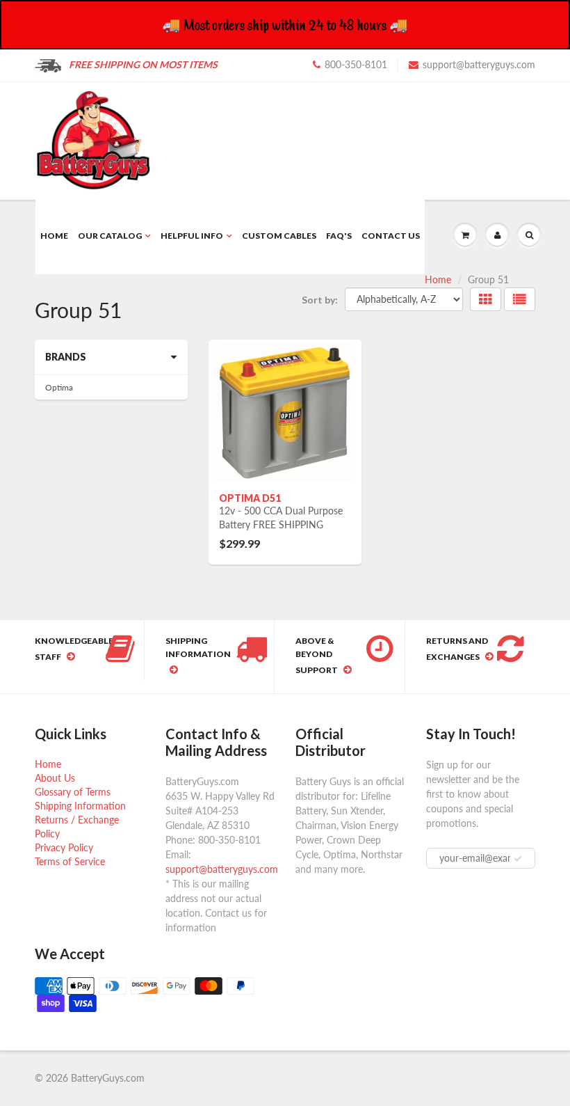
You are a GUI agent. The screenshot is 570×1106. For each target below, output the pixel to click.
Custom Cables (279, 235)
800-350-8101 (356, 64)
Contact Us (390, 235)
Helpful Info (192, 235)
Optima (59, 387)
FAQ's (339, 235)
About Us (55, 778)
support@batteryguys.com (479, 64)
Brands (65, 357)
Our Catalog (110, 235)
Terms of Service (70, 861)
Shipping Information (80, 806)
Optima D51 (250, 498)
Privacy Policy (64, 847)
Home (54, 235)
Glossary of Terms (73, 792)
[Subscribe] (518, 859)
